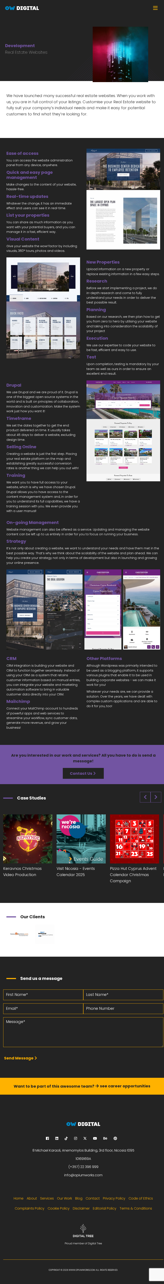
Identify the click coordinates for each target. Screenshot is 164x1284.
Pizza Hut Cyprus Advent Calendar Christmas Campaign (133, 875)
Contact (93, 1198)
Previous (145, 797)
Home (18, 1198)
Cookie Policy (59, 1208)
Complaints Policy (29, 1208)
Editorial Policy (104, 1208)
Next (156, 797)
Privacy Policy (114, 1198)
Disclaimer (81, 1208)
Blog (78, 1198)
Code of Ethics (141, 1198)
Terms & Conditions (136, 1208)
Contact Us (81, 773)
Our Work (64, 1198)
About (32, 1198)
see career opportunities (125, 1086)
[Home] (82, 8)
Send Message (19, 1058)
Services (47, 1198)
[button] (123, 199)
